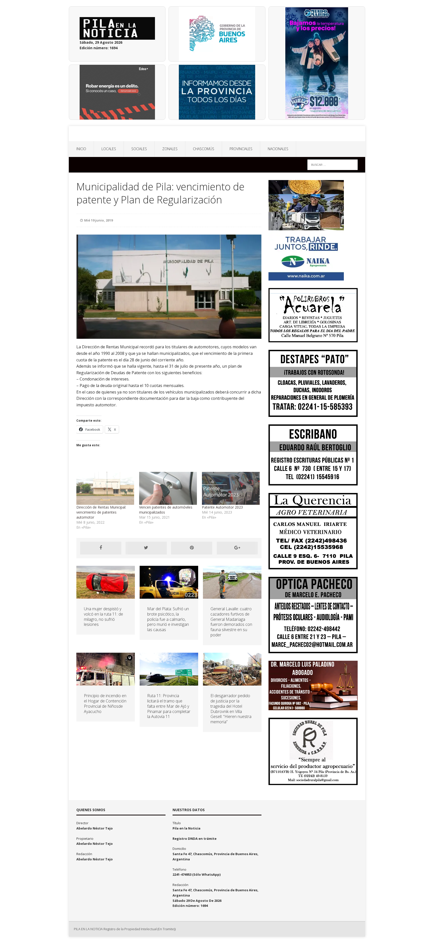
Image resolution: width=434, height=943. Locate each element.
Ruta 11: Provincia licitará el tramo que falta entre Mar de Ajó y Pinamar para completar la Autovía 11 (168, 706)
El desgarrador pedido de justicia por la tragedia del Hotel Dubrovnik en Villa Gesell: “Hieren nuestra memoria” (230, 709)
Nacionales (278, 148)
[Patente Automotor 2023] (231, 488)
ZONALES (170, 148)
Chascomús (203, 148)
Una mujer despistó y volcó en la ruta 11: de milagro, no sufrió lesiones (103, 616)
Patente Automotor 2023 (222, 507)
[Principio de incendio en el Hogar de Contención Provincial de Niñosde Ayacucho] (105, 682)
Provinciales (241, 148)
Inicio (81, 148)
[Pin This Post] (191, 548)
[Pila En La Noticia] (217, 133)
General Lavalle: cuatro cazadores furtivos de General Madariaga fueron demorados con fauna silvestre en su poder (231, 622)
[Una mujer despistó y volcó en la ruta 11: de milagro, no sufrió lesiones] (105, 595)
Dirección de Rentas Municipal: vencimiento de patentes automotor (101, 512)
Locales (108, 148)
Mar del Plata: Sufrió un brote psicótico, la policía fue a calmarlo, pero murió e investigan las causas (168, 619)
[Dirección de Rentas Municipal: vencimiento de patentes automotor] (105, 488)
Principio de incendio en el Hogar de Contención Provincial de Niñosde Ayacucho (105, 703)
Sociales (139, 148)
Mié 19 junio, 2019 (98, 220)
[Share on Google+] (237, 548)
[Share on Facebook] (100, 548)
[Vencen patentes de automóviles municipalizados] (168, 488)
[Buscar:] (332, 164)
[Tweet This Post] (146, 548)
